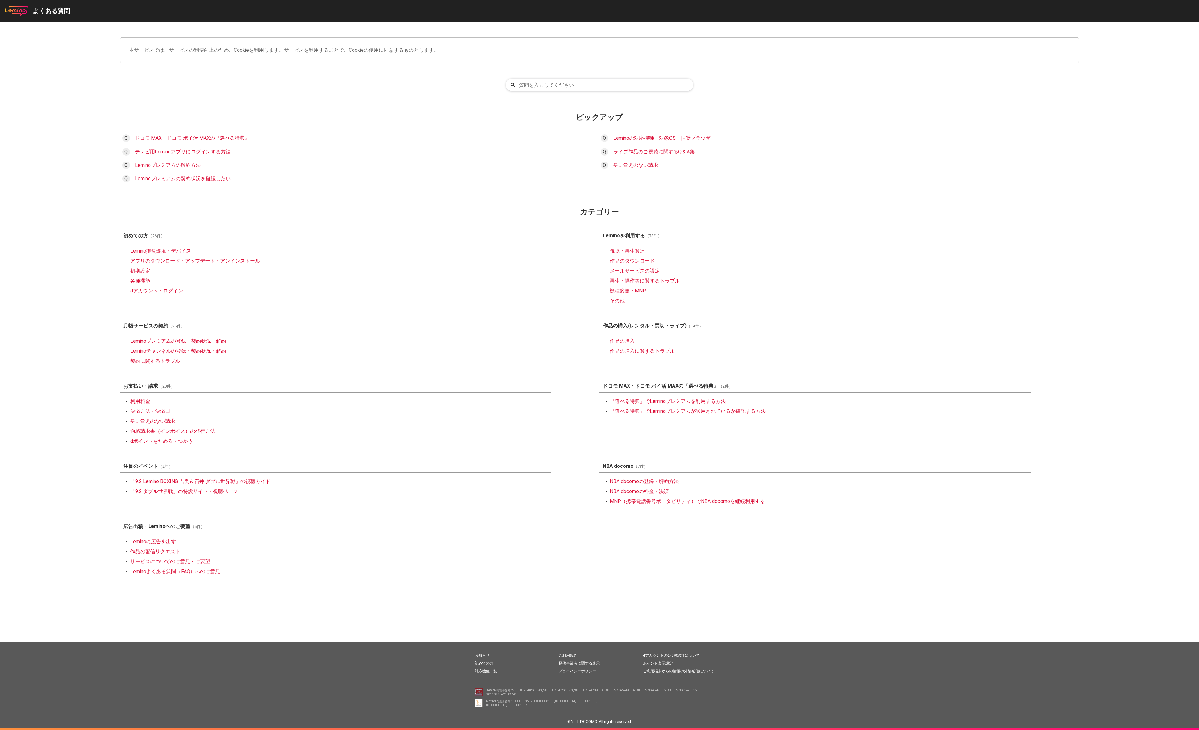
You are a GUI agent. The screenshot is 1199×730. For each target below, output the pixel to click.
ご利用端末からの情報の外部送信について (678, 671)
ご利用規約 (568, 655)
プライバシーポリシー (577, 671)
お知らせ (482, 655)
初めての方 (484, 663)
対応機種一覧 (486, 671)
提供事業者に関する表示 (579, 663)
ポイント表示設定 (658, 663)
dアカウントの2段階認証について (671, 655)
